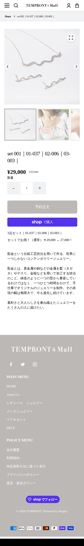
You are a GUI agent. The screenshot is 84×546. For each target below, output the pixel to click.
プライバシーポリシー (23, 474)
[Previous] (7, 66)
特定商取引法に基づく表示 (26, 466)
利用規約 (13, 458)
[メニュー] (8, 5)
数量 (10, 177)
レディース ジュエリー (24, 403)
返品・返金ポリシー (21, 483)
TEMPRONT (34, 511)
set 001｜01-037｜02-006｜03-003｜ (36, 16)
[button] (16, 5)
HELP (11, 428)
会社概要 (13, 450)
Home (8, 16)
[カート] (76, 5)
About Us (13, 394)
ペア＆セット (16, 419)
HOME (11, 386)
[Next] (76, 66)
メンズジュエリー (20, 411)
